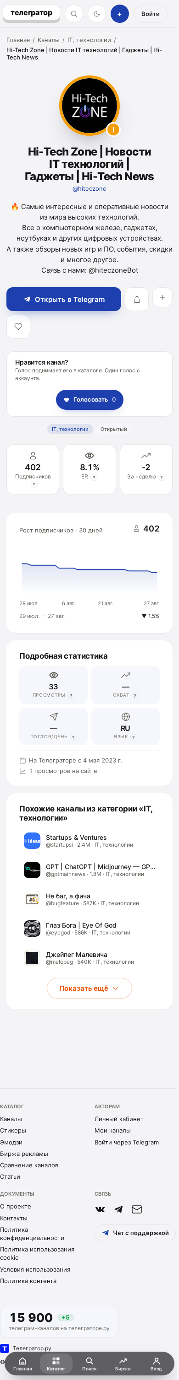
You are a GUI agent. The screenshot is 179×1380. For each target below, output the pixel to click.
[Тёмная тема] (97, 14)
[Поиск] (74, 14)
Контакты (14, 1218)
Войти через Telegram (127, 1142)
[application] (89, 573)
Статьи (10, 1176)
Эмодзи (11, 1142)
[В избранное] (18, 326)
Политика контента (28, 1280)
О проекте (15, 1206)
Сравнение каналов (29, 1165)
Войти (150, 13)
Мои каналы (113, 1130)
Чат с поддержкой (141, 1232)
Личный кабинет (119, 1118)
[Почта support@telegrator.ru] (136, 1209)
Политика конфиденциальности (32, 1233)
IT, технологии (89, 39)
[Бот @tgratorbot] (118, 1209)
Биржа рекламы (24, 1153)
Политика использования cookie (37, 1253)
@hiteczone (89, 188)
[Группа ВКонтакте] (100, 1209)
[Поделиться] (137, 299)
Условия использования (35, 1269)
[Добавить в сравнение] (162, 297)
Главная (18, 39)
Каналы (49, 39)
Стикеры (13, 1130)
